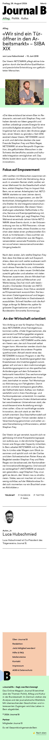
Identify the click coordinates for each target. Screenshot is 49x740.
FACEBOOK (25, 495)
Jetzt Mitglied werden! (23, 648)
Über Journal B (20, 640)
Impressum (18, 666)
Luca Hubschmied (15, 56)
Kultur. (25, 18)
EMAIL (25, 498)
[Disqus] (24, 590)
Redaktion (17, 644)
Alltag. (6, 18)
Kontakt (16, 662)
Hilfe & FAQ (18, 653)
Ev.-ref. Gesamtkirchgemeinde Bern (20, 728)
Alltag (5, 29)
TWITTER (40, 495)
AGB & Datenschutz (22, 670)
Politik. (16, 18)
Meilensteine (19, 657)
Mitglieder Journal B (12, 723)
